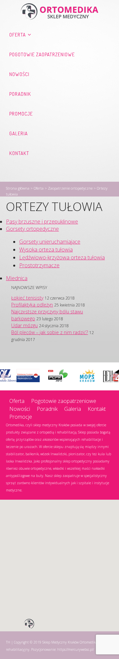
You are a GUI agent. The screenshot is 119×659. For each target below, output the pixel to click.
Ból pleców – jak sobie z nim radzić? (49, 332)
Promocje (21, 114)
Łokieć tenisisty (27, 298)
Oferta (17, 35)
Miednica (16, 278)
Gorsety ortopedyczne (32, 228)
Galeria (18, 133)
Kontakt (19, 153)
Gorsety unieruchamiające (49, 241)
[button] (29, 624)
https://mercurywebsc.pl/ (75, 649)
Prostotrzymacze (39, 265)
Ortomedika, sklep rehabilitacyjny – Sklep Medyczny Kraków (59, 11)
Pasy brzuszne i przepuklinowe (42, 221)
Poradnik (20, 94)
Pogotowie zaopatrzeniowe (42, 54)
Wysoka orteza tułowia (46, 249)
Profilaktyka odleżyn (32, 305)
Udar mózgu (24, 325)
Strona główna (17, 188)
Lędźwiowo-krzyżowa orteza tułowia (62, 257)
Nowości (19, 74)
